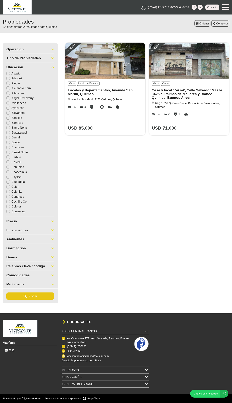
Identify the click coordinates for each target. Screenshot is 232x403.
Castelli (16, 162)
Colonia (16, 191)
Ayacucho (17, 107)
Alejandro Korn (21, 88)
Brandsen (17, 147)
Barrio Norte (19, 127)
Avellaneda (18, 103)
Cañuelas (17, 167)
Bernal (15, 137)
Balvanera (18, 112)
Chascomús (19, 172)
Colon (15, 186)
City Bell (16, 176)
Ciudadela (18, 181)
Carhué (16, 157)
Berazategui (19, 132)
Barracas (17, 122)
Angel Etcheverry (22, 98)
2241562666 (74, 351)
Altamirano (18, 93)
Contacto (212, 7)
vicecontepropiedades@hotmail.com (88, 355)
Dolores (16, 206)
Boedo (15, 142)
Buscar (32, 296)
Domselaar (18, 211)
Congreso (17, 196)
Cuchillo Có (19, 201)
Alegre (15, 83)
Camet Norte (19, 152)
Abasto (15, 73)
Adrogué (16, 78)
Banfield (16, 117)
